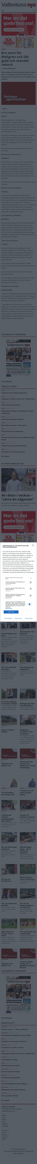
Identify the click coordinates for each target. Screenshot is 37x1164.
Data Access (18, 618)
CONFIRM (11, 612)
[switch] (30, 582)
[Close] (33, 546)
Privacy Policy (29, 618)
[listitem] (18, 578)
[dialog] (18, 582)
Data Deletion (8, 618)
